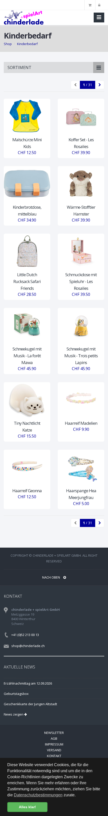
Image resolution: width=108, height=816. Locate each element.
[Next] (99, 85)
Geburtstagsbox (16, 693)
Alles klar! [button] (27, 807)
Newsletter (54, 732)
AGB (54, 738)
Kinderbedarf (27, 44)
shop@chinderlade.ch (28, 646)
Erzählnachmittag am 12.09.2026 (28, 683)
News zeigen (14, 714)
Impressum (54, 744)
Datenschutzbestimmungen (38, 795)
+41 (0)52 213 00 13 (25, 634)
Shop (8, 44)
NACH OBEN (51, 577)
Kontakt (54, 756)
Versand (54, 750)
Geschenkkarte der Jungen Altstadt (30, 704)
